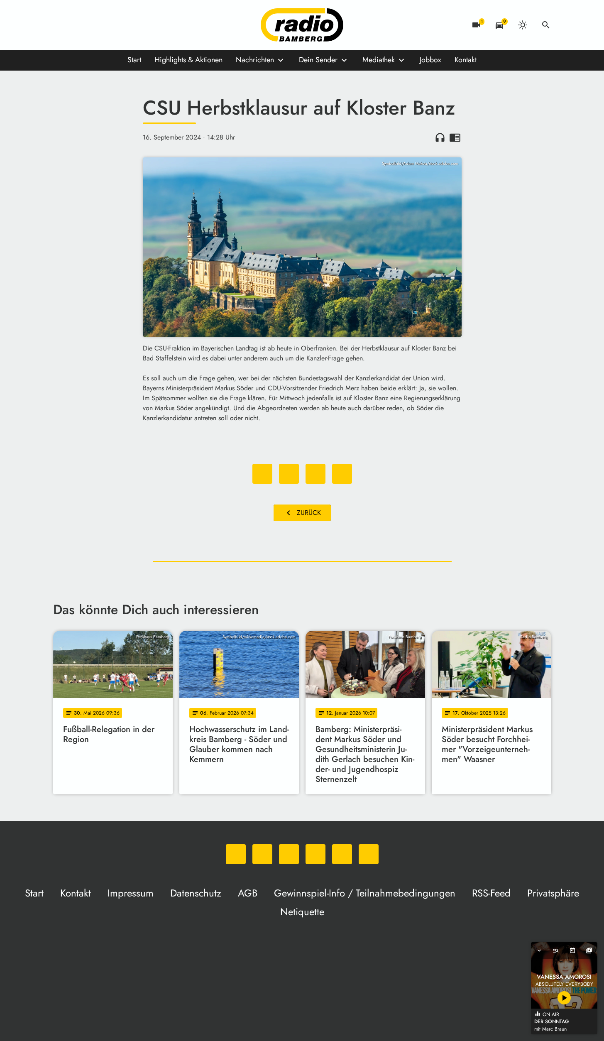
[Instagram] (94, 25)
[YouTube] (111, 25)
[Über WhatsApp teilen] (315, 474)
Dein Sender (318, 59)
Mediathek (378, 59)
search (546, 25)
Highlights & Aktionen (188, 59)
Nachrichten (255, 59)
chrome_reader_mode (455, 137)
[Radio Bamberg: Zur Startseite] (302, 25)
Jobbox (430, 59)
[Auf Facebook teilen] (262, 474)
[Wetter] (523, 25)
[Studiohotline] (144, 25)
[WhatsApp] (61, 25)
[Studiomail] (128, 25)
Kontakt (466, 59)
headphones (440, 137)
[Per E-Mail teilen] (342, 474)
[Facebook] (78, 25)
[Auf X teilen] (289, 474)
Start (134, 59)
